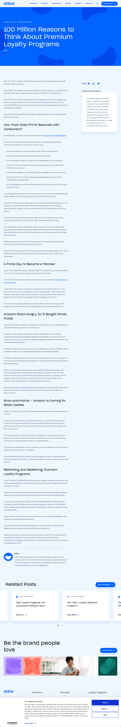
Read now (20, 615)
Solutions (33, 3)
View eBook (71, 615)
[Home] (9, 3)
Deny (105, 715)
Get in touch (107, 650)
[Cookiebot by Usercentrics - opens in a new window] (12, 723)
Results (68, 3)
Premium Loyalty (25, 22)
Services (44, 3)
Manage (104, 708)
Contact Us (108, 4)
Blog (15, 22)
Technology (56, 3)
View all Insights (104, 585)
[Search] (97, 3)
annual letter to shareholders (55, 136)
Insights (78, 3)
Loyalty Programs (97, 692)
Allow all (105, 702)
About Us (89, 3)
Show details (29, 723)
